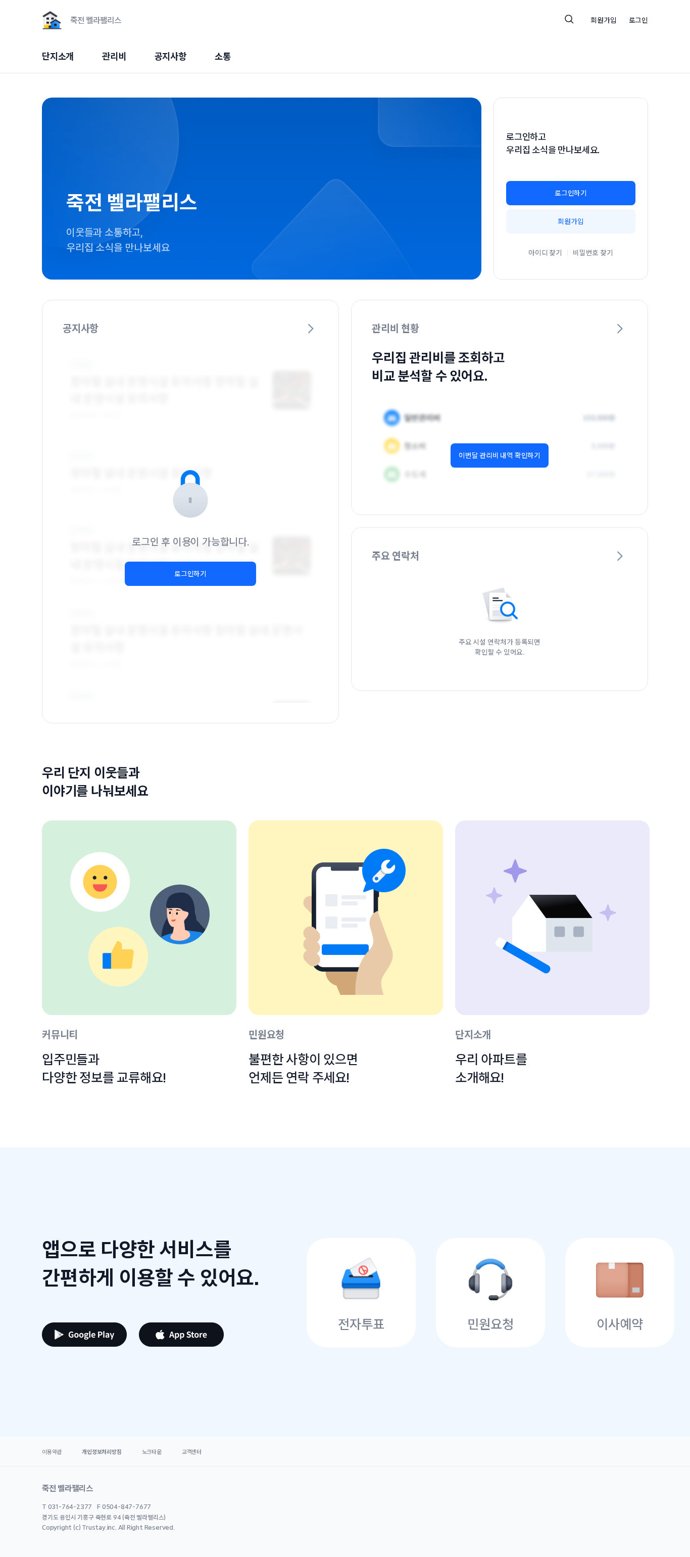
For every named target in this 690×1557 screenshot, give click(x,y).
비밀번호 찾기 (593, 252)
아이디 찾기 (545, 252)
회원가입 (570, 221)
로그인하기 (571, 193)
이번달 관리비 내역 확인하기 (499, 455)
